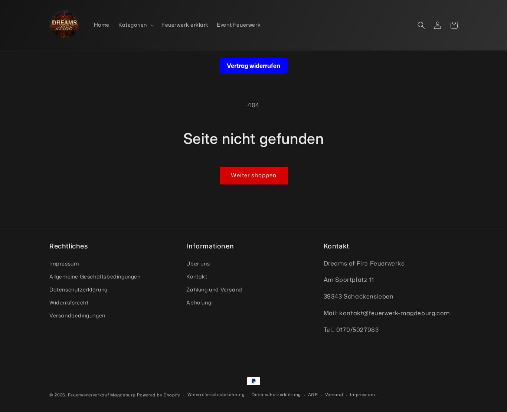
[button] (135, 25)
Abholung (198, 302)
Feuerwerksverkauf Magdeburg (102, 395)
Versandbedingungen (77, 315)
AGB (313, 395)
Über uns (198, 263)
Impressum (64, 263)
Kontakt (196, 276)
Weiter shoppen (254, 175)
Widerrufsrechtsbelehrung (216, 395)
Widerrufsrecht (68, 302)
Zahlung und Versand (214, 289)
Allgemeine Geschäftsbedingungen (95, 276)
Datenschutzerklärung (78, 289)
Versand (334, 395)
